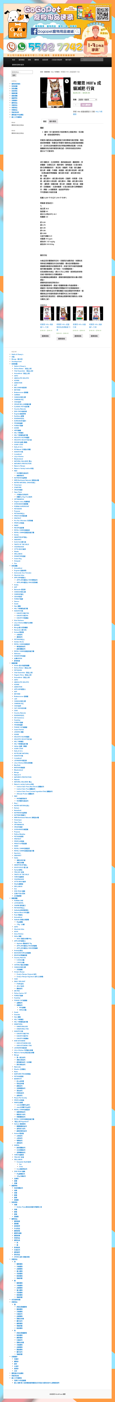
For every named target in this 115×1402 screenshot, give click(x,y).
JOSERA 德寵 (18, 732)
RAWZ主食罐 (18, 1102)
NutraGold (17, 810)
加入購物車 (86, 105)
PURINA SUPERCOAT (21, 506)
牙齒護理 (19, 1266)
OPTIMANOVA (19, 499)
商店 (13, 60)
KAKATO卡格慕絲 (22, 618)
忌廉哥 (16, 1178)
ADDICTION (18, 383)
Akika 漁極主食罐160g (24, 938)
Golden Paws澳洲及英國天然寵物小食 (29, 1207)
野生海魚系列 (21, 1064)
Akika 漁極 (17, 936)
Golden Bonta (19, 642)
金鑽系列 (19, 1003)
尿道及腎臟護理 (22, 1307)
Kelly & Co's (18, 447)
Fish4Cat (17, 720)
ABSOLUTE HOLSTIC (21, 378)
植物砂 (16, 1368)
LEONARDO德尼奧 (20, 760)
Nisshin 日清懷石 (20, 1069)
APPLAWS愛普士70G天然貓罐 (27, 946)
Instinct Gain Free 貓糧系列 (26, 789)
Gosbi (16, 604)
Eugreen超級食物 (20, 414)
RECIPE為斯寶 (19, 528)
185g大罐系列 (21, 1176)
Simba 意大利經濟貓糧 (21, 665)
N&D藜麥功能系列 (22, 473)
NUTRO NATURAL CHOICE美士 (24, 482)
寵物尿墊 (17, 1231)
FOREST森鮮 (18, 425)
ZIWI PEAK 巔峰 (19, 891)
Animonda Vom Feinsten (22, 573)
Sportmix (17, 853)
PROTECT (17, 518)
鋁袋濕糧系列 (21, 1147)
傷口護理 (19, 1271)
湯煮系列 (19, 1143)
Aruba (16, 585)
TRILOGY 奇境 (19, 872)
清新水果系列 (21, 1060)
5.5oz (21, 1166)
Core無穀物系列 (22, 1169)
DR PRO (17, 991)
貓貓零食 (14, 98)
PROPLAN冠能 (19, 523)
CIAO (16, 710)
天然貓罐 (19, 969)
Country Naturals (20, 409)
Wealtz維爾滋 (18, 884)
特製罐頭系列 (21, 1117)
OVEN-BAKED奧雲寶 (21, 504)
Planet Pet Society (20, 1098)
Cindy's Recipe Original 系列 (26, 974)
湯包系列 (19, 1090)
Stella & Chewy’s (17, 354)
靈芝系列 (19, 1321)
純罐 (15, 1181)
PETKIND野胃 (18, 836)
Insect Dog (18, 558)
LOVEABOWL (19, 903)
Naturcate (17, 1067)
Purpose (17, 511)
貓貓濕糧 (14, 96)
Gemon (16, 601)
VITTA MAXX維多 (20, 549)
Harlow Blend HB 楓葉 (21, 912)
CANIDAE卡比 (19, 399)
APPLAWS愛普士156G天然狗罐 (27, 582)
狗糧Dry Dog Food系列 (24, 497)
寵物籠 (16, 1223)
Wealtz (16, 551)
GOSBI (16, 428)
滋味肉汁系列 (21, 1128)
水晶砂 (16, 1366)
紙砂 (15, 1364)
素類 (15, 1197)
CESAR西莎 (18, 596)
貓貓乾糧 (47, 72)
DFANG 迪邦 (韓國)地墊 (22, 1257)
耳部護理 (19, 1273)
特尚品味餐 (20, 1083)
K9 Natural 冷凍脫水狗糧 (22, 449)
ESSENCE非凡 (19, 418)
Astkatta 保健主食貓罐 (21, 919)
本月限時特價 (16, 1299)
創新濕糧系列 (21, 649)
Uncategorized (17, 361)
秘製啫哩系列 (21, 1112)
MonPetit (17, 765)
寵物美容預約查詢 (18, 65)
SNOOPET (17, 539)
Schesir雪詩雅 (19, 632)
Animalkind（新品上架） (22, 373)
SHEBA (16, 1145)
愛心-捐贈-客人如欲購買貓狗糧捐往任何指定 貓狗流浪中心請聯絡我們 (36, 1383)
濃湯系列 (19, 637)
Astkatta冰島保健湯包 (21, 910)
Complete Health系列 (24, 1162)
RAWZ (16, 525)
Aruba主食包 (18, 950)
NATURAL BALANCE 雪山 (23, 461)
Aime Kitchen (18, 934)
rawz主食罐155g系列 (23, 1107)
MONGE (17, 625)
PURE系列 (20, 984)
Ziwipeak (17, 561)
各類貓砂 (14, 100)
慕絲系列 (19, 988)
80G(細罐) (22, 1007)
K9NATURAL (18, 1024)
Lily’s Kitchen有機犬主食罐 (23, 623)
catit (15, 699)
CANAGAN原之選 (20, 397)
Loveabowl (18, 454)
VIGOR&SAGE (19, 547)
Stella (16, 858)
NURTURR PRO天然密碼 (22, 1074)
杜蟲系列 (19, 1314)
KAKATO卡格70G (22, 615)
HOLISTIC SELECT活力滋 (23, 440)
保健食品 (14, 107)
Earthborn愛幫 (19, 416)
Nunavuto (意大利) (20, 630)
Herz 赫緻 (17, 606)
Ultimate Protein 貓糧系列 (25, 794)
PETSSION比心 (19, 513)
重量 (74, 99)
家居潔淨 (17, 1226)
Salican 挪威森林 (20, 1124)
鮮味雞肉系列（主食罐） (25, 1062)
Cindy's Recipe (19, 972)
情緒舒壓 (19, 1278)
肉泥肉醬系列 (18, 1188)
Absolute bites (19, 575)
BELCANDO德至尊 (20, 387)
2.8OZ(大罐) (20, 962)
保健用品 (14, 105)
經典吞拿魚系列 (22, 1131)
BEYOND (17, 390)
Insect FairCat (19, 729)
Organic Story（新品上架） (23, 675)
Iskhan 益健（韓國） (21, 746)
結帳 (29, 60)
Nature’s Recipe (19, 466)
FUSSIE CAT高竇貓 (20, 727)
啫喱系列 (19, 1140)
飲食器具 (17, 1247)
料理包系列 (20, 1093)
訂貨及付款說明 (57, 60)
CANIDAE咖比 (19, 594)
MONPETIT (18, 1079)
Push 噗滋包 (18, 915)
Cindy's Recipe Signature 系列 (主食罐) (30, 976)
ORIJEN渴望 (18, 490)
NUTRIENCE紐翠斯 (20, 478)
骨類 (15, 1193)
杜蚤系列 (17, 1250)
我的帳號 (21, 60)
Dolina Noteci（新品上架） (23, 668)
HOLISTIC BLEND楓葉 (21, 437)
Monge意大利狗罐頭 (21, 627)
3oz (20, 1164)
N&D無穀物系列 (22, 798)
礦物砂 (16, 1361)
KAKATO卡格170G (23, 613)
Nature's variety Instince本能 (24, 784)
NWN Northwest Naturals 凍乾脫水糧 (26, 480)
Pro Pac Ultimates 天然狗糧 (23, 520)
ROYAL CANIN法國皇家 (22, 530)
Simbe (16, 535)
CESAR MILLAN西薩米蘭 (22, 404)
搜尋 (13, 75)
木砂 (15, 1371)
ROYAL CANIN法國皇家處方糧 (24, 532)
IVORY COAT (18, 444)
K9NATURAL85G (22, 1026)
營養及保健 (20, 1318)
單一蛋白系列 (21, 1057)
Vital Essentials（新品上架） (24, 672)
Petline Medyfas (19, 834)
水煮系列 (19, 1138)
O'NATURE (17, 487)
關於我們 (68, 60)
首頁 (41, 72)
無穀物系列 (20, 475)
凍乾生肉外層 (21, 860)
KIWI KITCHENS (19, 1041)
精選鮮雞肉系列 (22, 1126)
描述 (44, 121)
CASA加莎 (17, 402)
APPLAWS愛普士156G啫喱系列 (27, 580)
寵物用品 (14, 103)
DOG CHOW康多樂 (20, 411)
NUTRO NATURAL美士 (21, 805)
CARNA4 (17, 395)
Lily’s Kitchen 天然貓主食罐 (23, 1050)
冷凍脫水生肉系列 (22, 494)
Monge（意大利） (18, 359)
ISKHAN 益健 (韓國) (20, 442)
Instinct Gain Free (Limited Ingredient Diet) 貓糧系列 (35, 791)
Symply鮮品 (18, 870)
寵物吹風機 (17, 1233)
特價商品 (14, 110)
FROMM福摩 (18, 423)
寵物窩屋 (17, 1221)
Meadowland (18, 459)
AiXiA (16, 931)
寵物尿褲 (17, 1235)
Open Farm (18, 492)
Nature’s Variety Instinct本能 (24, 468)
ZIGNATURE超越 (19, 556)
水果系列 (19, 634)
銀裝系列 (19, 1086)
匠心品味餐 (20, 1081)
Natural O (17, 775)
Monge (16, 772)
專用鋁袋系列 (21, 646)
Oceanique (18, 485)
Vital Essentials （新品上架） (24, 371)
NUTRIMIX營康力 (20, 815)
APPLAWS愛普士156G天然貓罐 (27, 948)
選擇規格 (45, 336)
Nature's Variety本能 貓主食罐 (24, 1052)
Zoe (15, 563)
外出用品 (17, 1228)
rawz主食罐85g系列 (23, 1105)
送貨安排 (45, 60)
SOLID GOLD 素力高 (21, 867)
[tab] (44, 121)
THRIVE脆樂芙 (19, 877)
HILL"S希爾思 (55, 72)
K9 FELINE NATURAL (21, 753)
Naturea (16, 779)
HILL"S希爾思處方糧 (21, 435)
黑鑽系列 (19, 1005)
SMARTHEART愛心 (20, 537)
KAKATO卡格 (18, 452)
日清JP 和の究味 (19, 893)
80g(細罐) (20, 922)
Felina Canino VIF (20, 993)
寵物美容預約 (16, 84)
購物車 (36, 60)
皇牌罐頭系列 (21, 1152)
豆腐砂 (16, 1359)
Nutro (16, 1071)
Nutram (16, 808)
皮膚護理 (19, 1269)
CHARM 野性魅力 (20, 905)
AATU (16, 376)
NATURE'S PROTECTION (22, 463)
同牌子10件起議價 (20, 1380)
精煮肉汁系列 (21, 1114)
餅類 (15, 1195)
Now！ (16, 803)
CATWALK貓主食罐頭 (21, 965)
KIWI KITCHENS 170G (24, 1045)
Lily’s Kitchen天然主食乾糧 (23, 763)
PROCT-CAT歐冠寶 (20, 843)
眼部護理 (19, 1276)
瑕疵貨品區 (15, 112)
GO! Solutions (19, 718)
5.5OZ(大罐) (20, 960)
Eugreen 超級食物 (20, 570)
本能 (13, 357)
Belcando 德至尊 (19, 589)
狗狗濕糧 (14, 88)
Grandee (17, 1014)
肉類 (15, 1190)
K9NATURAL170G (23, 1029)
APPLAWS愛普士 (20, 577)
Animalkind (18, 568)
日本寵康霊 (17, 896)
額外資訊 (52, 121)
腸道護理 (19, 1309)
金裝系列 (19, 1095)
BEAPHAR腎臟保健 (20, 955)
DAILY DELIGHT (19, 981)
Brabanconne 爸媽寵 (21, 392)
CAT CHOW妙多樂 (20, 708)
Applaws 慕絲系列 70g (24, 943)
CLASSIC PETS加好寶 (21, 406)
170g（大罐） (21, 924)
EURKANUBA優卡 (20, 421)
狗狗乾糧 (14, 86)
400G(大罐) (23, 1010)
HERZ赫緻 (17, 430)
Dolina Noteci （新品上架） (23, 368)
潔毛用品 (17, 1254)
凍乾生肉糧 (20, 862)
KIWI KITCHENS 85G (24, 1043)
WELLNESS (18, 554)
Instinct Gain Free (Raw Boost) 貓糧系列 (30, 786)
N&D (15, 471)
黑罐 (15, 1183)
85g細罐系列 (21, 1174)
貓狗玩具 (17, 1240)
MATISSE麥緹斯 (19, 767)
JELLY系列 (20, 986)
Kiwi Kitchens (19, 620)
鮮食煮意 (17, 661)
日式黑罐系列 (21, 1150)
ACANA (16, 380)
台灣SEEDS (18, 658)
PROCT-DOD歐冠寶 (20, 516)
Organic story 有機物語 (22, 501)
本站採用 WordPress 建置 (57, 1394)
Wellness (17, 653)
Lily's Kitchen (19, 456)
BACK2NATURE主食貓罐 (22, 953)
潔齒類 (16, 1200)
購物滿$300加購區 (17, 115)
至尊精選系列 (21, 1088)
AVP (15, 385)
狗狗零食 (14, 91)
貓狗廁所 (17, 1252)
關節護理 (19, 1264)
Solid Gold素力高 (20, 542)
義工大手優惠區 (17, 117)
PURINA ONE (18, 900)
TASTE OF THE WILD (21, 544)
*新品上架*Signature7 (21, 1121)
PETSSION (18, 509)
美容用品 (17, 1238)
